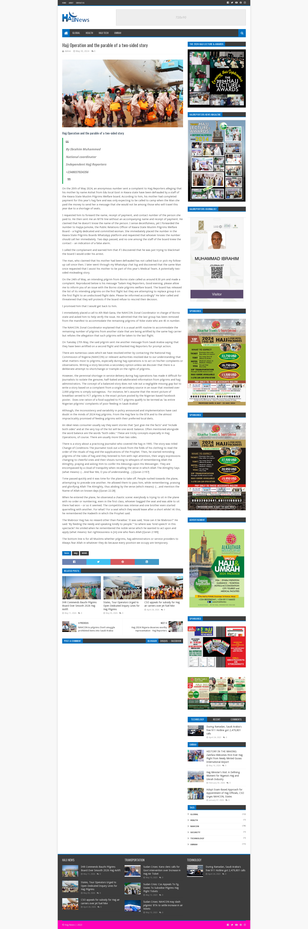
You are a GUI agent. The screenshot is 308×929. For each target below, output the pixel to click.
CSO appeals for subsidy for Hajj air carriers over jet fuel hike (162, 604)
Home (64, 2)
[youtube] (236, 2)
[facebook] (228, 2)
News (84, 553)
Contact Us (80, 2)
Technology (197, 838)
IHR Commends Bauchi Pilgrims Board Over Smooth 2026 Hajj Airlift (79, 606)
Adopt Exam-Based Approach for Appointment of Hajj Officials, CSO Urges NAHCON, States (225, 793)
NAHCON (194, 826)
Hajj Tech (104, 33)
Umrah (117, 33)
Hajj (75, 553)
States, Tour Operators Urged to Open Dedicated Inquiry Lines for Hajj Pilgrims (121, 606)
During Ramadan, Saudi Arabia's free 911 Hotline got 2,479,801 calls (224, 730)
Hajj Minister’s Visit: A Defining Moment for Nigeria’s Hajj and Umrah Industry (223, 776)
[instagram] (244, 2)
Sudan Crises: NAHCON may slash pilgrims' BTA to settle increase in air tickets (163, 905)
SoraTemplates (90, 924)
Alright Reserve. (107, 924)
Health (89, 33)
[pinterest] (240, 2)
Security (195, 832)
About (71, 2)
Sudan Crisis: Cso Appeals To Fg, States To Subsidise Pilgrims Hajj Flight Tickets (161, 888)
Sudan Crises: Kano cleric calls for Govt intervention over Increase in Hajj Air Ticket (162, 870)
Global (76, 33)
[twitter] (232, 2)
